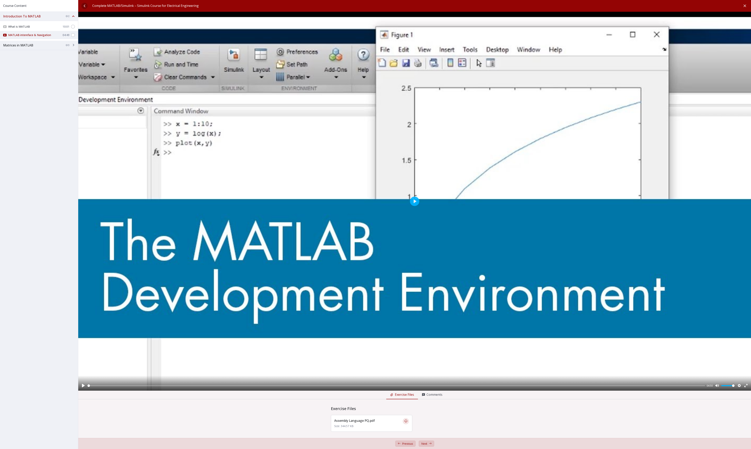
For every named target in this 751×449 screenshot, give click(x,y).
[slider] (396, 386)
